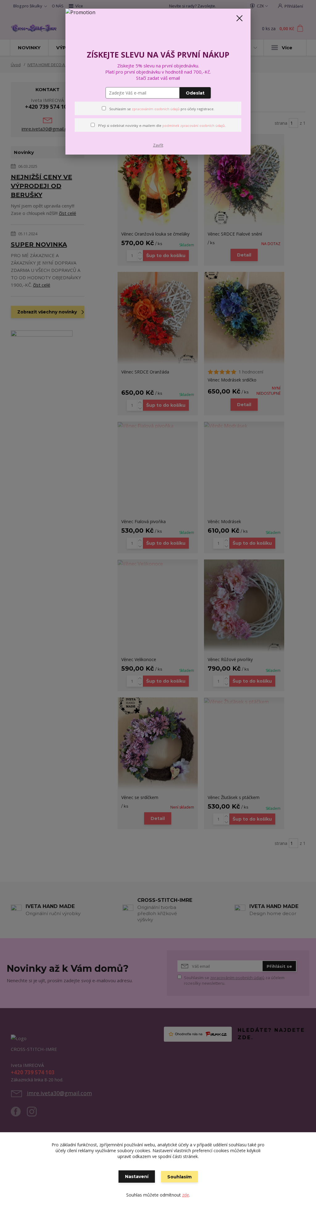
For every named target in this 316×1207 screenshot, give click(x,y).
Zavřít (158, 145)
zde (185, 1195)
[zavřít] (239, 18)
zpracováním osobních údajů (156, 109)
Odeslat (195, 93)
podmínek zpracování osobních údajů (193, 125)
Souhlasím (179, 1177)
